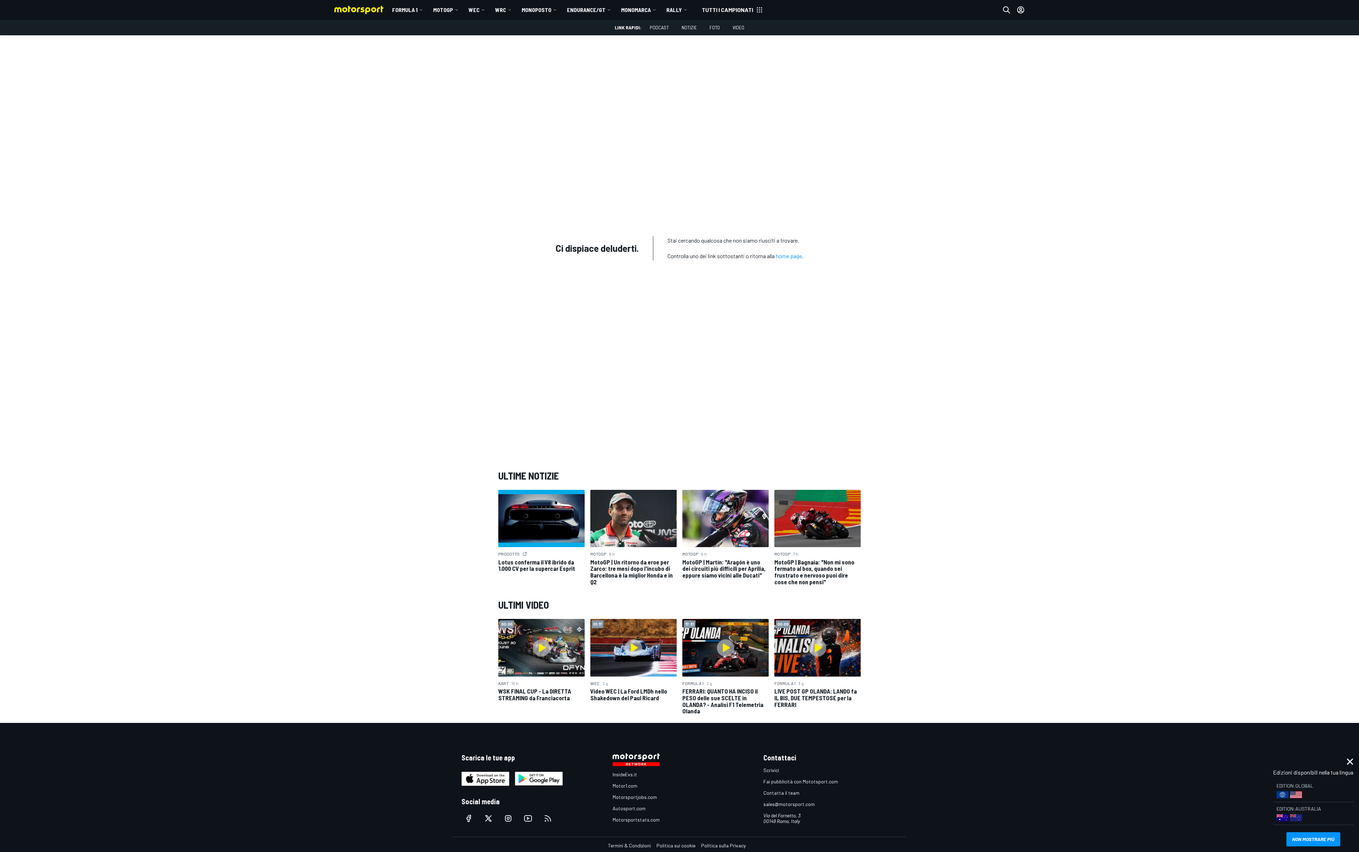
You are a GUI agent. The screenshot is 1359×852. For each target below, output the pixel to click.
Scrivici (771, 770)
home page (789, 256)
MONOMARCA (636, 9)
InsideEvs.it (625, 774)
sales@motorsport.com (789, 804)
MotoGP (443, 9)
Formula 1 (405, 9)
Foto (715, 27)
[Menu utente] (1021, 10)
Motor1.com (625, 786)
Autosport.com (629, 808)
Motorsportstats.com (636, 820)
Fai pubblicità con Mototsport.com (800, 781)
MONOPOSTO (536, 9)
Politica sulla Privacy (723, 845)
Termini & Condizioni (629, 845)
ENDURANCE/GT (586, 9)
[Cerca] (1006, 10)
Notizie (689, 27)
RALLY (674, 9)
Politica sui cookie (675, 845)
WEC (474, 9)
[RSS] (548, 818)
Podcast (659, 27)
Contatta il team (781, 793)
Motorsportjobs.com (635, 797)
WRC (500, 9)
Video (738, 27)
